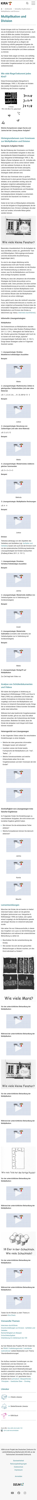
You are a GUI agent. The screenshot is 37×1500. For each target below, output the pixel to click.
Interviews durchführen (26, 313)
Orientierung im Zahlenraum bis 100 (14, 1338)
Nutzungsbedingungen (18, 1464)
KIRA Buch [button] (14, 1416)
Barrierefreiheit (18, 1461)
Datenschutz (18, 1467)
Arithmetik (8, 9)
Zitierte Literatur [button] (16, 1397)
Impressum (18, 1470)
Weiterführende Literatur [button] (19, 1406)
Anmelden (18, 1476)
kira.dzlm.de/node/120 (15, 1428)
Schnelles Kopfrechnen (22, 9)
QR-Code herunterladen (11, 1430)
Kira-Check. (12, 1315)
